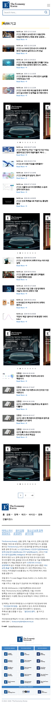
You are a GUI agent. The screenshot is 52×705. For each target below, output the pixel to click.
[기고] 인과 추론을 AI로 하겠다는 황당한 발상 (32, 202)
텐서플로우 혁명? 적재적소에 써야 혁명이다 (30, 377)
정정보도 (6, 533)
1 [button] (17, 142)
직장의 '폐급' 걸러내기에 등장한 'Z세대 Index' (32, 317)
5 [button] (27, 142)
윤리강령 (20, 530)
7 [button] (32, 142)
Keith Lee (19, 32)
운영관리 (17, 533)
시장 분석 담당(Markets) (39, 549)
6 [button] (30, 142)
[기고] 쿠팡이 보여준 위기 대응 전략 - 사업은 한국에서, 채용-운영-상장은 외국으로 (31, 35)
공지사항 (29, 533)
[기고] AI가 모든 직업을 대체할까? (29, 164)
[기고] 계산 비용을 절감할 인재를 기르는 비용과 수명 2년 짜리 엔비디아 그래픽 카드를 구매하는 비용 (32, 63)
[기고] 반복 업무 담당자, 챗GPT (28, 175)
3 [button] (22, 142)
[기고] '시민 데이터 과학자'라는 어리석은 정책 (32, 261)
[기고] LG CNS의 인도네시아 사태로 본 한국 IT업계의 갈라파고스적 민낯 (31, 49)
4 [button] (25, 142)
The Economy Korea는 (10, 541)
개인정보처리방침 (10, 606)
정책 (16, 514)
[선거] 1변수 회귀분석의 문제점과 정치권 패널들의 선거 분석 (32, 419)
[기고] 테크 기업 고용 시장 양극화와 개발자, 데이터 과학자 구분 (30, 289)
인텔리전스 (8, 519)
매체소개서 (7, 530)
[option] (22, 121)
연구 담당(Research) (30, 552)
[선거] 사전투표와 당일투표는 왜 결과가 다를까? (32, 405)
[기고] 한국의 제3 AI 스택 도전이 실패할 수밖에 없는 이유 (32, 77)
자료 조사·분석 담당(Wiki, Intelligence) (24, 553)
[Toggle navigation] (48, 5)
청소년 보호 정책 (35, 530)
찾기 (45, 12)
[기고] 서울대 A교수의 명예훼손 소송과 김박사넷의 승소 (31, 188)
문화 (40, 514)
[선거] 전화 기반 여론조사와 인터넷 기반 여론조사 (32, 391)
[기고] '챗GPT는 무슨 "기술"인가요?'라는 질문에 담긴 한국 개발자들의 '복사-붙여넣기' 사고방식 (32, 151)
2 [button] (20, 142)
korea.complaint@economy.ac (22, 621)
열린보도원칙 (29, 611)
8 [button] (35, 142)
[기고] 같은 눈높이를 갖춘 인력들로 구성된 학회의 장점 (30, 275)
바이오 (32, 514)
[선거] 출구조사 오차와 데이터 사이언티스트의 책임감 (28, 433)
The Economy (12, 546)
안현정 (19, 373)
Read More (20, 39)
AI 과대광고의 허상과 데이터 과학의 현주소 (30, 303)
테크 (24, 514)
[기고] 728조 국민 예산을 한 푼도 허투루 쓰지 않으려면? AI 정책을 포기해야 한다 (32, 91)
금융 (8, 514)
